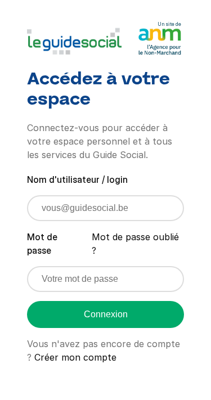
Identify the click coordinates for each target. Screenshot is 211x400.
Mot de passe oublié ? (135, 243)
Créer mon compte (75, 357)
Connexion (106, 314)
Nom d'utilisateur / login (77, 179)
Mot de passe (42, 243)
